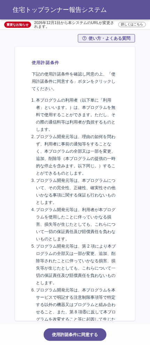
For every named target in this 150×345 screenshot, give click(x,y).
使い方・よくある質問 (109, 38)
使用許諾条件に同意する (75, 334)
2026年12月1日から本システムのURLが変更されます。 (88, 24)
